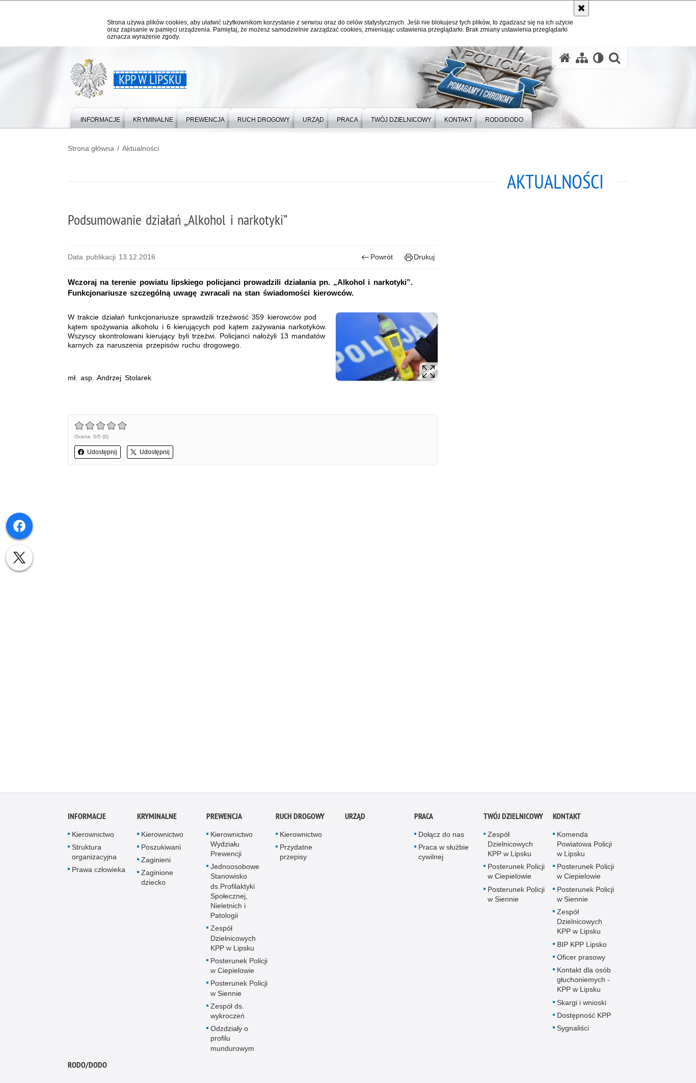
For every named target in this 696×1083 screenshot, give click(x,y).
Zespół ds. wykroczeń (227, 1013)
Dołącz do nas (441, 836)
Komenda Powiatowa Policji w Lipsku (584, 846)
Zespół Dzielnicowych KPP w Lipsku (233, 940)
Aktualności (140, 148)
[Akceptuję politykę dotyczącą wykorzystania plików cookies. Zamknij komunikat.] (581, 8)
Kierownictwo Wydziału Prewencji (231, 846)
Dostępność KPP (584, 1017)
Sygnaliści (573, 1030)
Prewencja (224, 818)
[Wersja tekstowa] (598, 57)
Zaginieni (156, 862)
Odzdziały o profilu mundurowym (232, 1040)
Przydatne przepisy (296, 854)
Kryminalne (157, 818)
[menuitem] (100, 117)
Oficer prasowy (581, 959)
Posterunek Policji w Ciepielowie (238, 967)
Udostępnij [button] (102, 452)
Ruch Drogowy (300, 818)
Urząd (355, 818)
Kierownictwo (93, 836)
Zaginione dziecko (157, 880)
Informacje (87, 818)
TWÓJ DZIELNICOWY (513, 818)
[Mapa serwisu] (582, 57)
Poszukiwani (161, 849)
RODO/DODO (87, 1067)
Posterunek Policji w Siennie (238, 990)
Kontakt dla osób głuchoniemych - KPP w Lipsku (584, 981)
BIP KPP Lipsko (582, 946)
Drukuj (424, 257)
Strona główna (91, 148)
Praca (423, 818)
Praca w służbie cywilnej (443, 854)
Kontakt (567, 818)
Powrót (381, 257)
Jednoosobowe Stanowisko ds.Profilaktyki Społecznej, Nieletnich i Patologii (234, 893)
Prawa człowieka (98, 872)
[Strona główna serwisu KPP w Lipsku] (565, 57)
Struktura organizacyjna (94, 854)
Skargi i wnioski (581, 1004)
